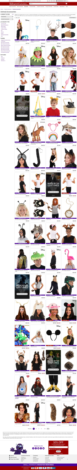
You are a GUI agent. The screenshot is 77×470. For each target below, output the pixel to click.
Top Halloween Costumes (60, 459)
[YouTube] (43, 448)
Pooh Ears (48, 117)
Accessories (56, 6)
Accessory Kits (3, 23)
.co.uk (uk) (47, 457)
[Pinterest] (38, 448)
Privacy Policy (36, 458)
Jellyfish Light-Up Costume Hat (51, 92)
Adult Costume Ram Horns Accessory (67, 67)
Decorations (62, 6)
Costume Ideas (32, 6)
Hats (2, 36)
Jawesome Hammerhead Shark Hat (67, 143)
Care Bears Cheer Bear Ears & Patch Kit (52, 143)
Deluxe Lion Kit (49, 219)
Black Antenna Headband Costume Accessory (22, 244)
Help (67, 0)
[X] (36, 448)
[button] (61, 3)
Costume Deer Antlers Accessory (20, 321)
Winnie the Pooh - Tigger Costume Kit (36, 194)
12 (44, 428)
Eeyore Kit (16, 92)
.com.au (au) (47, 459)
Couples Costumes (40, 6)
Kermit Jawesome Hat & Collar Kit (36, 67)
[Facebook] (33, 448)
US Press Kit (35, 461)
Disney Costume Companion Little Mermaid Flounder (37, 118)
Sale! (67, 6)
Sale (2, 56)
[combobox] (42, 4)
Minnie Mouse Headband (66, 321)
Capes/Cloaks (3, 27)
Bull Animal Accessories (5, 49)
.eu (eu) (46, 462)
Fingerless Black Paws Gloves (35, 219)
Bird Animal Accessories (5, 46)
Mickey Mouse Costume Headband (52, 346)
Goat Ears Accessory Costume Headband (21, 143)
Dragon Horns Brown (18, 423)
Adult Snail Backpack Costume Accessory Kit (69, 346)
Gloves (2, 33)
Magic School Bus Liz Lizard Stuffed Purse (21, 346)
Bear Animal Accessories (5, 44)
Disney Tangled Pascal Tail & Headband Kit (53, 67)
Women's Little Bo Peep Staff (35, 41)
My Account (13, 457)
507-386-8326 (52, 0)
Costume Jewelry (4, 29)
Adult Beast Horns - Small (66, 423)
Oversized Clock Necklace (66, 219)
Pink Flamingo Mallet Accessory (67, 92)
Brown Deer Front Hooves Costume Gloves (68, 41)
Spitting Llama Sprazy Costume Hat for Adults (37, 321)
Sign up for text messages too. (56, 449)
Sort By (72, 17)
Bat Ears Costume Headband (66, 169)
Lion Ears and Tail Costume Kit (66, 194)
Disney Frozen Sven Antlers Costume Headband (52, 41)
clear (13, 14)
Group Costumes (49, 6)
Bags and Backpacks (4, 25)
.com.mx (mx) (47, 461)
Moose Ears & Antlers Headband (67, 244)
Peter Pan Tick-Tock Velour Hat (35, 270)
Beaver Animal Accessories (5, 45)
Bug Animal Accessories (5, 48)
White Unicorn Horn (34, 346)
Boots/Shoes (3, 26)
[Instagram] (41, 448)
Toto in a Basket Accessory (66, 117)
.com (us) (47, 458)
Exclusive (26, 6)
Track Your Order (15, 459)
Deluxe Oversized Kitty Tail (35, 169)
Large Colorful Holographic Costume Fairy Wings (21, 271)
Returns (22, 459)
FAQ (22, 461)
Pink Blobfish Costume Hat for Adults (52, 321)
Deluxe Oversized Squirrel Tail (51, 423)
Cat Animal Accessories (5, 52)
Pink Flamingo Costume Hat (66, 270)
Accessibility (35, 459)
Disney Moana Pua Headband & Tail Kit (52, 270)
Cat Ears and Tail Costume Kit (51, 296)
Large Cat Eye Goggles (34, 397)
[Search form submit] (56, 4)
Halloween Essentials (4, 34)
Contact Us (60, 0)
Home (12, 455)
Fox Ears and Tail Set (34, 92)
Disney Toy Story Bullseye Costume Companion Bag (36, 143)
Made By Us (3, 60)
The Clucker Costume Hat (19, 67)
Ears (2, 30)
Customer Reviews (60, 457)
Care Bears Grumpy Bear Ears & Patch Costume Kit (20, 397)
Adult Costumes (12, 6)
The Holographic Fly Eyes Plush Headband (21, 169)
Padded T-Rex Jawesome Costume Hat (68, 296)
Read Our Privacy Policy (58, 453)
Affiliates (34, 457)
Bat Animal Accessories (5, 42)
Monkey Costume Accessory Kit (35, 296)
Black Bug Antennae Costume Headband (21, 219)
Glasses (2, 32)
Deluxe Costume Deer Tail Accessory (20, 194)
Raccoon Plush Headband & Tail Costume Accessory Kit (68, 397)
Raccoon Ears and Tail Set (50, 169)
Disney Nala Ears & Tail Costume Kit (36, 423)
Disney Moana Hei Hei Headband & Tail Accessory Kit (21, 41)
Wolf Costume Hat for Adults (35, 244)
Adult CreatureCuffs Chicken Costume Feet (53, 397)
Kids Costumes (20, 6)
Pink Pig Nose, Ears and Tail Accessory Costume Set (52, 245)
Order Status (23, 458)
